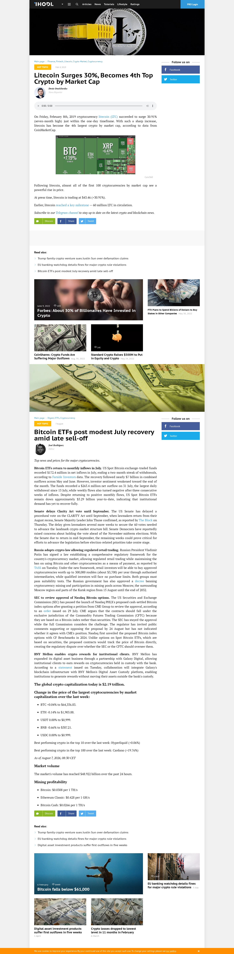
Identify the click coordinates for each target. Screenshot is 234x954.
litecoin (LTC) (108, 117)
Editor (51, 448)
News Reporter (55, 92)
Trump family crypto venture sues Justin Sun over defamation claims (83, 258)
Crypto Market (80, 61)
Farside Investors (64, 477)
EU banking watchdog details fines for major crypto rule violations (82, 265)
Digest (51, 418)
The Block (145, 520)
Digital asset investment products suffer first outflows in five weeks (82, 845)
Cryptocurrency (95, 61)
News (98, 4)
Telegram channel (67, 213)
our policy (171, 951)
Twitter (173, 79)
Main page (39, 61)
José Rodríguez (56, 445)
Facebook (175, 69)
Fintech (59, 61)
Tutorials (109, 4)
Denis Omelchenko (58, 88)
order (47, 611)
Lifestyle (122, 4)
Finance (51, 61)
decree (139, 581)
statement (65, 667)
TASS (37, 568)
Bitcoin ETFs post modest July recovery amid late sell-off (75, 271)
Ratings (135, 4)
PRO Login (192, 4)
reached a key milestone (72, 205)
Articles (86, 4)
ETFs (57, 418)
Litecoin (68, 61)
